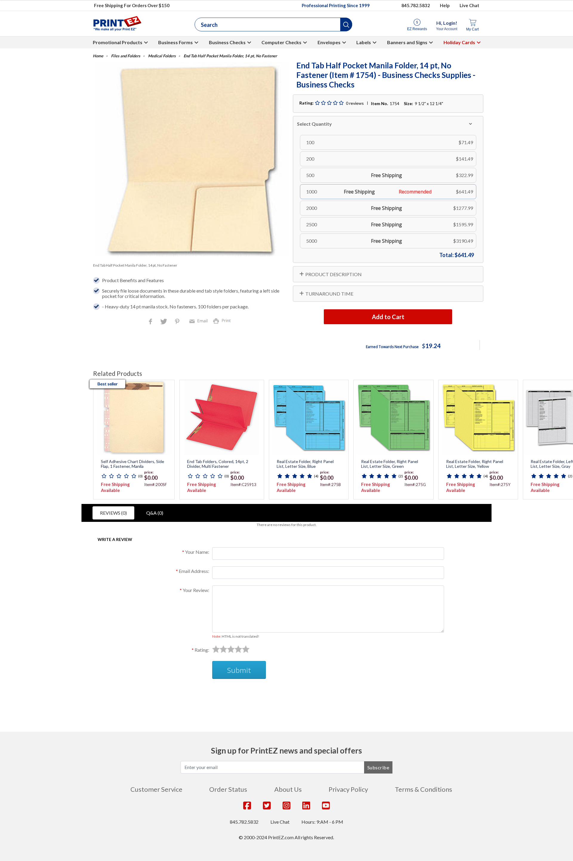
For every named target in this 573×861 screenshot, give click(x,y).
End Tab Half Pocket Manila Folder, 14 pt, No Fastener (230, 56)
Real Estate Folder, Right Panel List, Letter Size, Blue (305, 464)
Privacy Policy (348, 789)
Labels (363, 42)
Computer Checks (281, 42)
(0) (140, 476)
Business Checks (227, 42)
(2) (400, 476)
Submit (239, 670)
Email (199, 320)
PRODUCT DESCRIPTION (333, 274)
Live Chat (469, 5)
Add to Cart (388, 316)
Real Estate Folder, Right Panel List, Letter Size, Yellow (474, 464)
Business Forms (175, 42)
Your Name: (197, 552)
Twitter (164, 322)
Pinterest (177, 322)
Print (223, 320)
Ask (202, 693)
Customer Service (156, 789)
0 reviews (355, 103)
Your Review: (196, 590)
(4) (316, 476)
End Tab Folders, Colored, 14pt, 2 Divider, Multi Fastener (217, 464)
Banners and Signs (407, 42)
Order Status (228, 789)
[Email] (199, 320)
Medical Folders (162, 56)
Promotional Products (117, 42)
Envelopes (329, 42)
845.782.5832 (415, 5)
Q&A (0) (154, 513)
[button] (346, 24)
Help (445, 5)
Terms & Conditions (423, 789)
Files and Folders (125, 56)
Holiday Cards (459, 42)
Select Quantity (314, 124)
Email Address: (194, 571)
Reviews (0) (113, 513)
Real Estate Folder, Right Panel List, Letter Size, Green (389, 464)
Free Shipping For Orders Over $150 (132, 5)
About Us (288, 789)
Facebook (152, 322)
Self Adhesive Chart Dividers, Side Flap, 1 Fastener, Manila (132, 464)
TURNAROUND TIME (329, 293)
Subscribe (378, 767)
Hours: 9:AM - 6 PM (322, 822)
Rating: (202, 650)
